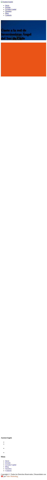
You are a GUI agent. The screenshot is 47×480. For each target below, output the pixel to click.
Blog (7, 13)
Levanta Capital (10, 9)
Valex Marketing (12, 476)
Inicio (7, 5)
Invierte (7, 7)
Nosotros (8, 11)
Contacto (8, 15)
